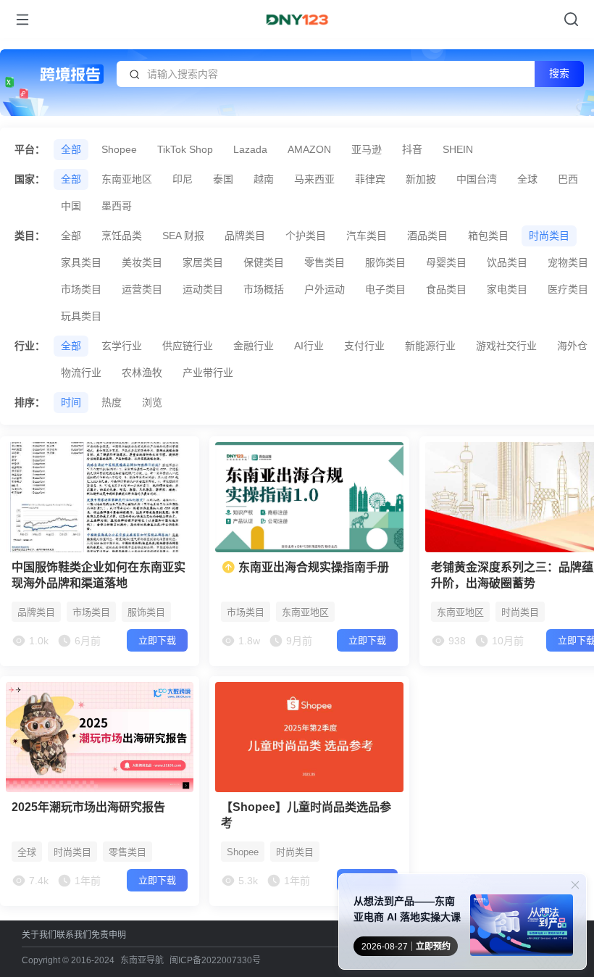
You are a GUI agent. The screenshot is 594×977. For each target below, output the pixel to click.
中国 (71, 206)
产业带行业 (208, 372)
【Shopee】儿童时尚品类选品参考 (306, 815)
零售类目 (324, 262)
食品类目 (446, 289)
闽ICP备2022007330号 (215, 960)
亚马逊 (366, 149)
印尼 (182, 179)
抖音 (412, 149)
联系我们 (74, 934)
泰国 (223, 179)
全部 (71, 149)
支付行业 (364, 346)
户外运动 (324, 289)
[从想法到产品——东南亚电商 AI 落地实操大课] (521, 928)
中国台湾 (476, 179)
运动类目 (203, 289)
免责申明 (108, 934)
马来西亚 (314, 179)
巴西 (568, 179)
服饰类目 (385, 262)
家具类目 (81, 262)
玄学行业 (121, 346)
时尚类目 (549, 235)
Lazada (250, 149)
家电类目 (507, 289)
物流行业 (81, 372)
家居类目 (203, 262)
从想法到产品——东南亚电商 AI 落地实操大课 (407, 909)
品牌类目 (245, 235)
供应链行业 (187, 346)
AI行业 (309, 346)
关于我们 (39, 934)
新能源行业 (430, 346)
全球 (527, 179)
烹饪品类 (121, 235)
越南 (264, 179)
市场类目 (81, 289)
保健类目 (263, 262)
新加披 (421, 179)
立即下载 (157, 640)
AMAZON (309, 149)
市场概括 (263, 289)
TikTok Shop (185, 149)
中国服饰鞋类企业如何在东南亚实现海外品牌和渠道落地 (98, 575)
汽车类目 (366, 235)
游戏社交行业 (506, 346)
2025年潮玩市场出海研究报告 (88, 807)
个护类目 (305, 235)
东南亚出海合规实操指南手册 (312, 567)
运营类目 (142, 289)
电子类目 (385, 289)
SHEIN (458, 149)
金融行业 (253, 346)
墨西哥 (116, 206)
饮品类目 (507, 262)
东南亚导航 (142, 960)
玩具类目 (81, 316)
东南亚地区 (126, 179)
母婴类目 (446, 262)
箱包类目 (488, 235)
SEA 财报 (183, 235)
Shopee (119, 149)
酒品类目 (427, 235)
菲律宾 (370, 179)
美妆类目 (142, 262)
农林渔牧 (142, 372)
